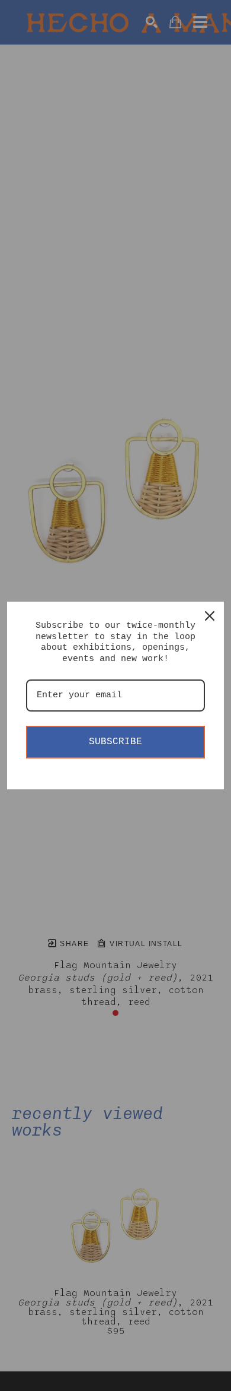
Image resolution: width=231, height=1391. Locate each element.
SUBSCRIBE (115, 741)
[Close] (209, 616)
